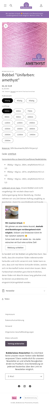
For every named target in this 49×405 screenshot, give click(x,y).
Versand (13, 91)
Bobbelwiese (20, 403)
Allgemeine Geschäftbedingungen (19, 332)
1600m (20, 128)
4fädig (19, 100)
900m (18, 117)
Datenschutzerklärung (14, 320)
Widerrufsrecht (11, 338)
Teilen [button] (7, 299)
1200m (20, 123)
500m (7, 111)
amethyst (12, 153)
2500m (8, 140)
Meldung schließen (15, 247)
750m (30, 111)
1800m (32, 128)
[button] (5, 5)
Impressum (10, 314)
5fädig (31, 100)
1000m (30, 117)
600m (18, 111)
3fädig (7, 100)
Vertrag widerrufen (16, 343)
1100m (7, 123)
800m (7, 117)
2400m (33, 134)
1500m (7, 128)
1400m (32, 123)
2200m (20, 134)
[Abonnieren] (41, 376)
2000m (8, 134)
